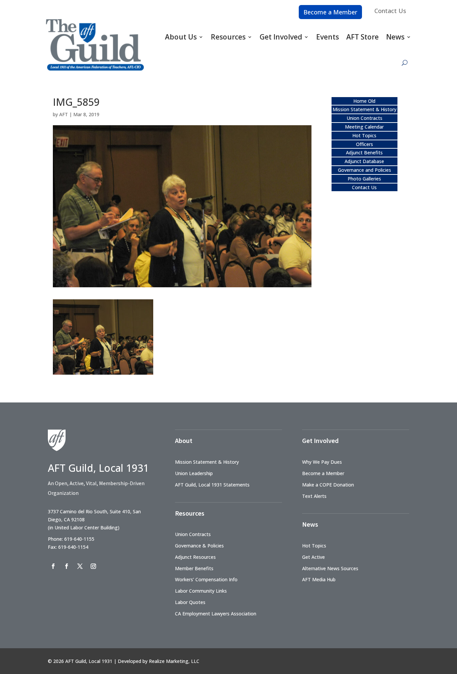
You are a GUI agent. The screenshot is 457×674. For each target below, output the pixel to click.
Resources (228, 37)
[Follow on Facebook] (53, 566)
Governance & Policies (199, 545)
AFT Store (362, 37)
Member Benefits (194, 568)
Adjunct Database (364, 161)
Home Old (364, 101)
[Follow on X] (80, 566)
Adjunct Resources (195, 557)
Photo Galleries (364, 178)
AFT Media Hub (319, 579)
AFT (63, 114)
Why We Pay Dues (322, 462)
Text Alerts (314, 496)
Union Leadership (194, 473)
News (395, 37)
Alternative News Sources (330, 568)
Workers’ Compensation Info (206, 579)
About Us (181, 37)
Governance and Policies (364, 170)
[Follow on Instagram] (93, 566)
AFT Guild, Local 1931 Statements (212, 484)
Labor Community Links (201, 591)
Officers (364, 144)
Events (327, 37)
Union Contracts (364, 118)
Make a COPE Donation (328, 484)
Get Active (313, 557)
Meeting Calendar (364, 127)
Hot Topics (364, 135)
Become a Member (330, 12)
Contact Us (390, 11)
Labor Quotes (190, 602)
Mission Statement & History (364, 109)
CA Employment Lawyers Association (215, 613)
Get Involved (281, 37)
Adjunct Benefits (364, 152)
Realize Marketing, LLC (174, 661)
